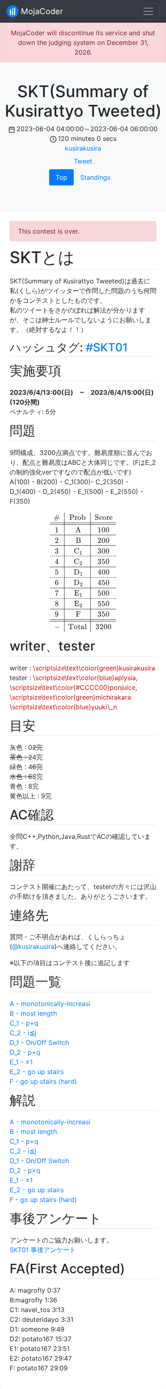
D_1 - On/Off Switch (39, 1042)
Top (61, 177)
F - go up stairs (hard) (43, 1081)
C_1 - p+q (24, 1023)
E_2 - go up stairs (37, 1072)
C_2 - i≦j (23, 1033)
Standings (95, 177)
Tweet (83, 161)
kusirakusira (83, 148)
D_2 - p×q (25, 1052)
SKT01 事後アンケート (43, 1250)
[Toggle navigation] (148, 11)
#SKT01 (107, 347)
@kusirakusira (33, 946)
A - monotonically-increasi (50, 1004)
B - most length (33, 1013)
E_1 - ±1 (21, 1062)
